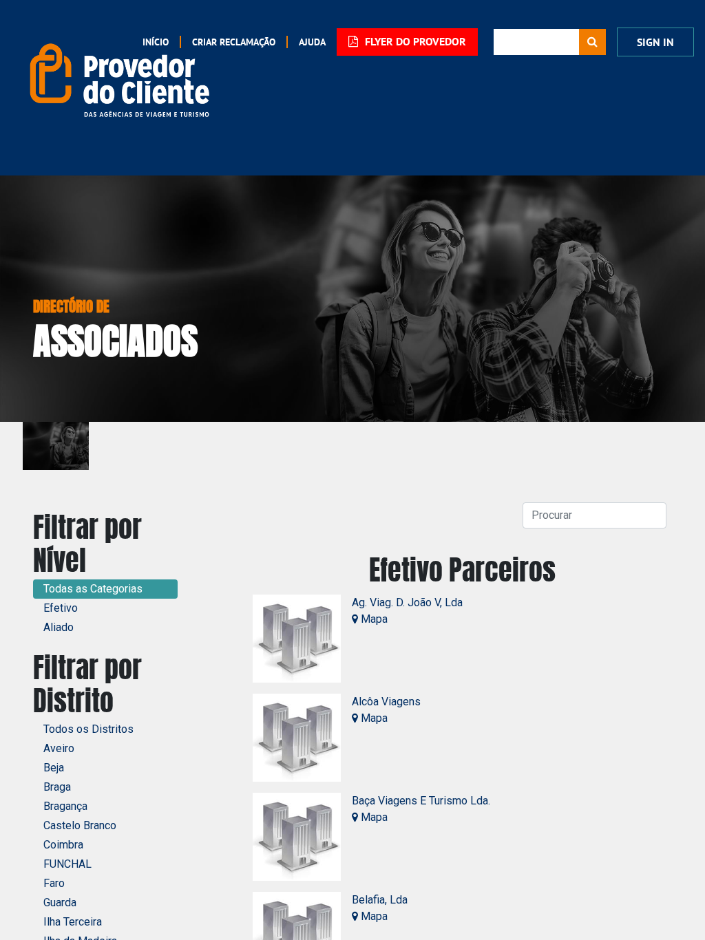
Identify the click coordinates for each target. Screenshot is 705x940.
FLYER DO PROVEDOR (414, 41)
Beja (53, 767)
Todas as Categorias (93, 588)
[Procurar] (592, 42)
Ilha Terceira (72, 921)
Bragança (65, 806)
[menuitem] (227, 42)
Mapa (373, 619)
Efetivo (60, 608)
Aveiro (58, 748)
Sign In (655, 42)
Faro (54, 883)
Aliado (58, 627)
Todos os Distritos (88, 729)
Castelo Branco (79, 825)
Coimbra (63, 844)
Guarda (59, 902)
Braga (57, 786)
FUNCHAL (67, 863)
